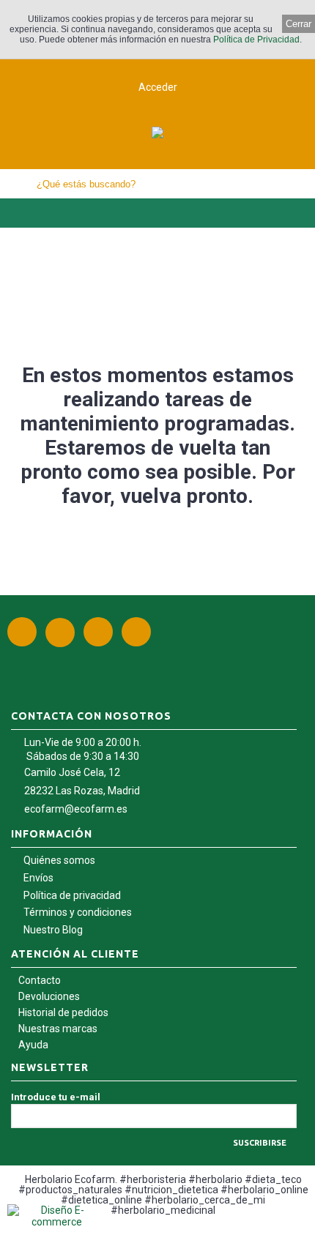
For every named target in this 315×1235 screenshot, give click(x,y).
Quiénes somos (59, 860)
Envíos (38, 878)
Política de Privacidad (256, 39)
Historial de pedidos (63, 1012)
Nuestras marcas (57, 1028)
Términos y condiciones (77, 912)
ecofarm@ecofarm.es (75, 809)
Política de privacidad (72, 895)
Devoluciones (49, 996)
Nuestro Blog (53, 930)
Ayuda (33, 1045)
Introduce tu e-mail (55, 1097)
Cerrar (298, 23)
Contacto (39, 980)
